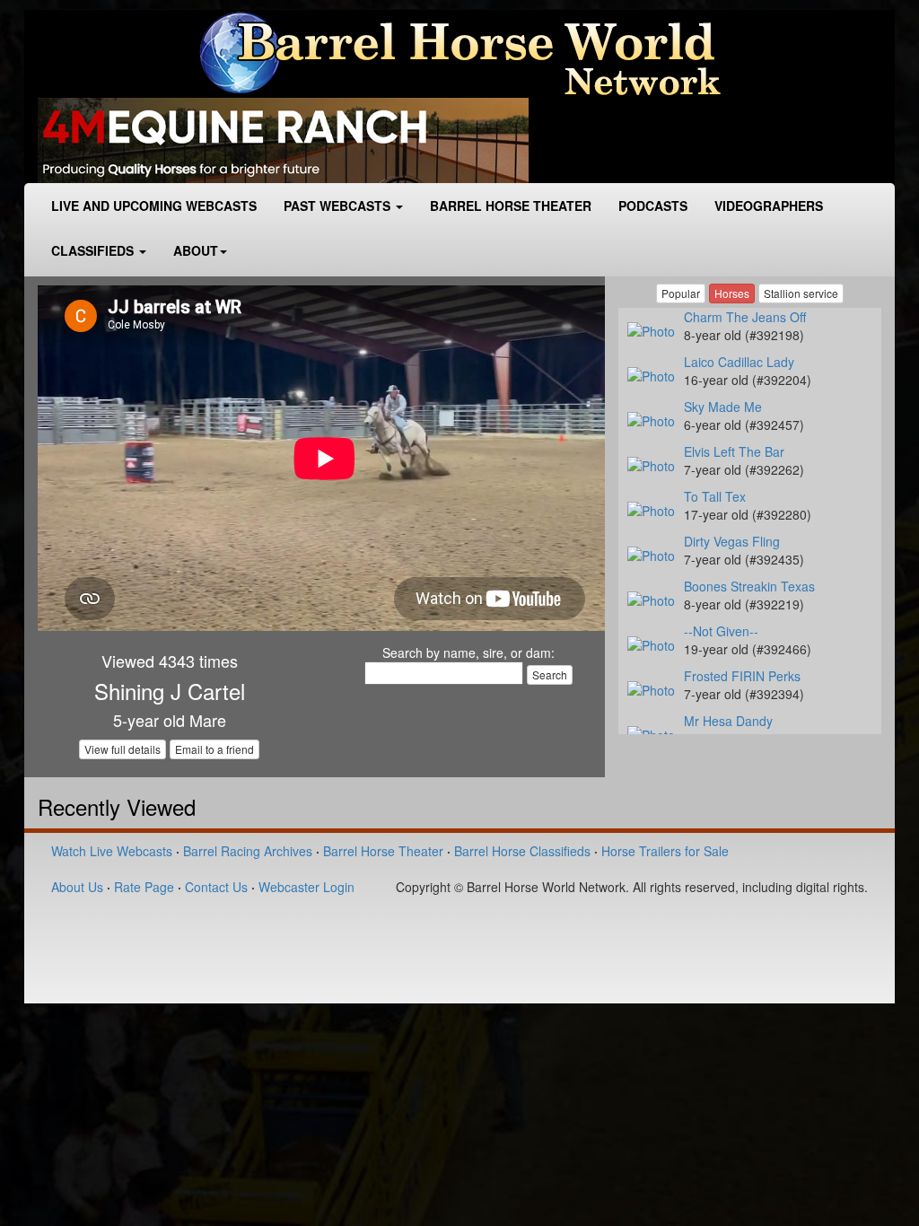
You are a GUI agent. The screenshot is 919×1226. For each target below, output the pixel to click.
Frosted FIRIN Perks (742, 676)
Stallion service (801, 293)
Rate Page (144, 887)
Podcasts (652, 206)
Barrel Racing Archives (247, 851)
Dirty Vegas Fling (732, 541)
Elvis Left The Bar (734, 451)
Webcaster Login (306, 887)
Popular (680, 293)
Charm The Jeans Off (745, 317)
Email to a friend (214, 749)
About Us (77, 887)
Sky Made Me (723, 407)
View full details (122, 749)
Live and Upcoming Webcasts (154, 206)
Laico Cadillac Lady (739, 362)
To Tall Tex (715, 496)
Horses (731, 293)
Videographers (768, 206)
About (195, 250)
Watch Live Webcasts (111, 851)
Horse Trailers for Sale (665, 851)
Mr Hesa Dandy (728, 721)
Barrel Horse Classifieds (522, 851)
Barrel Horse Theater (510, 206)
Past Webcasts (339, 206)
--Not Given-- (721, 631)
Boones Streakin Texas (749, 586)
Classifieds (94, 250)
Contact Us (216, 887)
